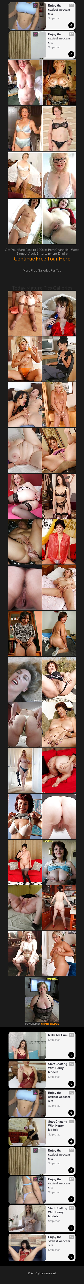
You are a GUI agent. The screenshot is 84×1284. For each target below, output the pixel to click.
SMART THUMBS (50, 1024)
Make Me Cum (58, 1035)
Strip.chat (54, 18)
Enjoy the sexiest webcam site (59, 9)
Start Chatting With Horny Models (58, 1068)
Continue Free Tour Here (42, 258)
